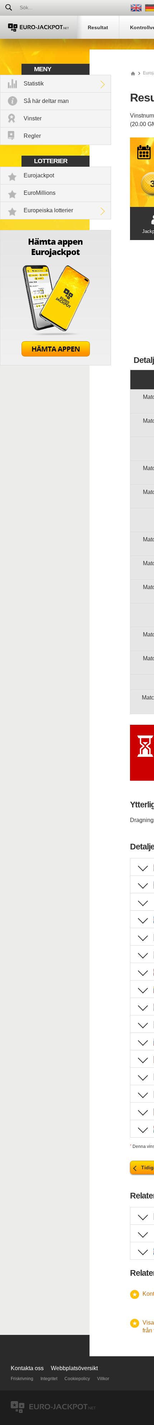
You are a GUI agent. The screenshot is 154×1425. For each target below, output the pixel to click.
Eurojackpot (39, 175)
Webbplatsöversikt (74, 1368)
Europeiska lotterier (48, 210)
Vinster (33, 118)
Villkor (103, 1378)
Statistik (34, 83)
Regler (32, 136)
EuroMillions (40, 193)
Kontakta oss (27, 1368)
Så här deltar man (46, 101)
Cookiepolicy (77, 1378)
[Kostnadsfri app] (55, 363)
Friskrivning (22, 1378)
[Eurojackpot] (38, 27)
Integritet (48, 1378)
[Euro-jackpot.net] (133, 73)
